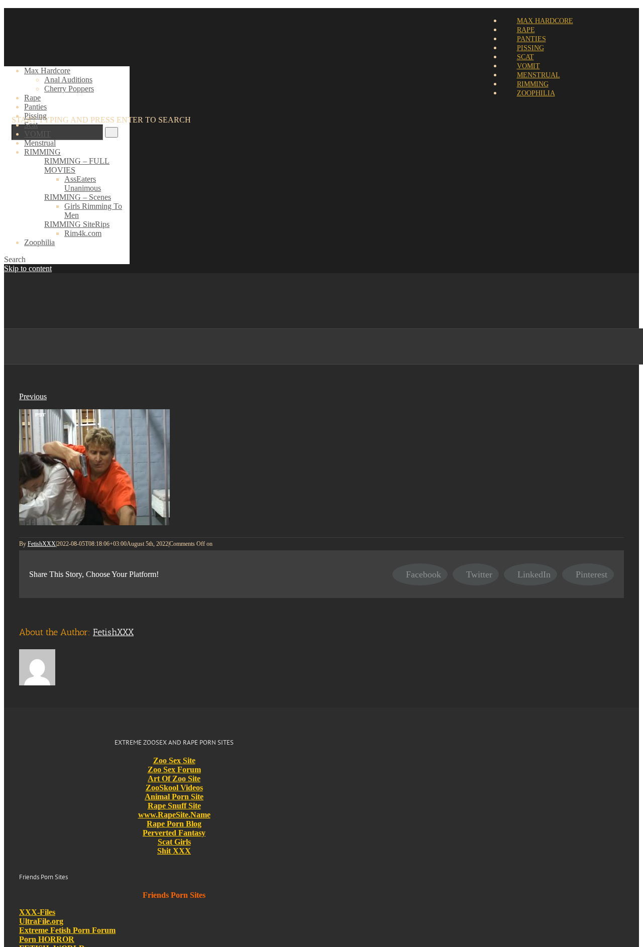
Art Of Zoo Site (174, 778)
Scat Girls (174, 842)
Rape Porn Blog (174, 823)
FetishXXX (42, 543)
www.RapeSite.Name (174, 814)
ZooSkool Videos (174, 787)
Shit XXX (174, 851)
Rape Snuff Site (174, 805)
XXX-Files (37, 912)
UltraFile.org (41, 921)
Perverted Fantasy (174, 832)
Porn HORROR (46, 939)
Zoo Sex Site (174, 760)
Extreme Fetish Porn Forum (67, 930)
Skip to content (28, 268)
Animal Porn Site (174, 796)
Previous (33, 396)
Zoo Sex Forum (174, 769)
